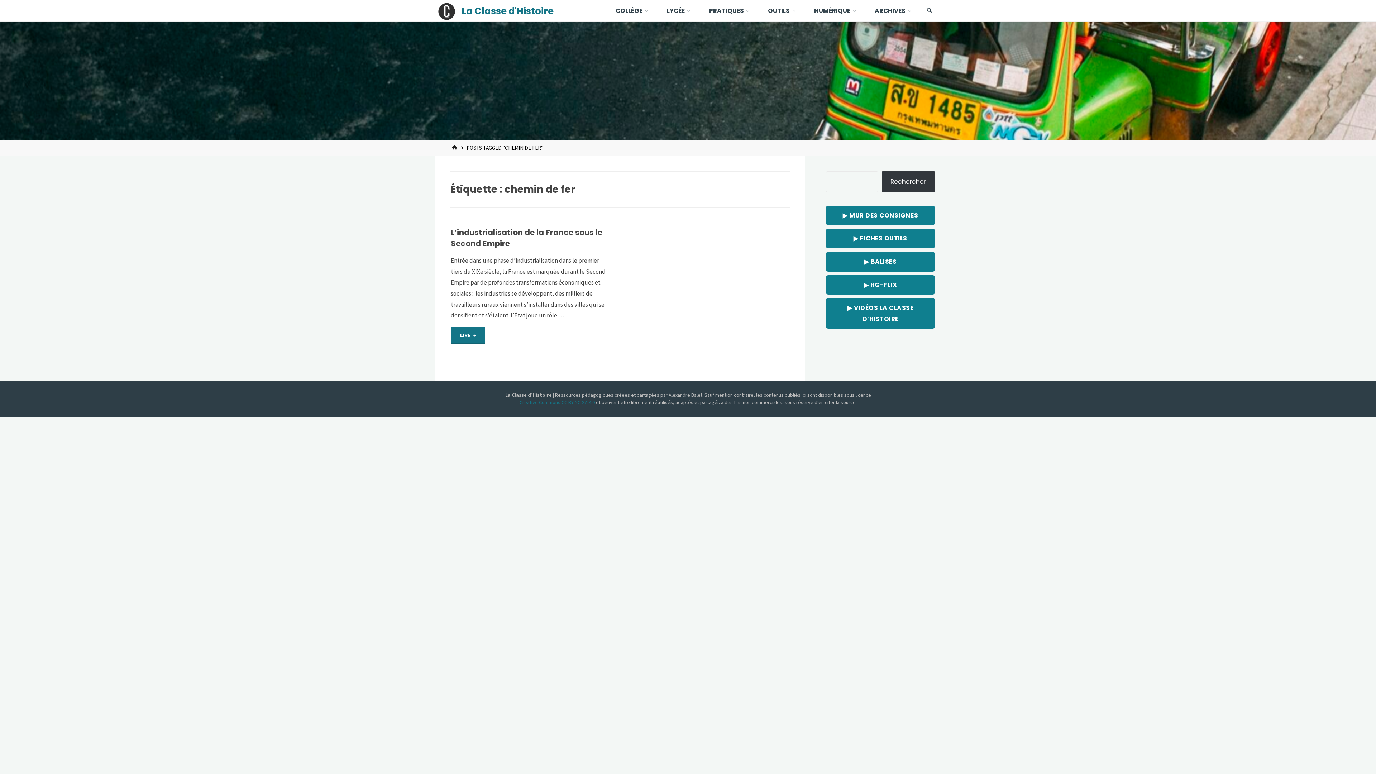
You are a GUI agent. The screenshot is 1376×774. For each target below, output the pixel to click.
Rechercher (908, 181)
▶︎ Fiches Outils (880, 238)
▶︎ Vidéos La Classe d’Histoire (880, 313)
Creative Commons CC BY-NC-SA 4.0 (558, 402)
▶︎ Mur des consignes (880, 215)
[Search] (929, 11)
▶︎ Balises (880, 261)
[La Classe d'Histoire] (446, 11)
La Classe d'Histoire (508, 11)
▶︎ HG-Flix (880, 285)
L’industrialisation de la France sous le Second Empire (526, 238)
